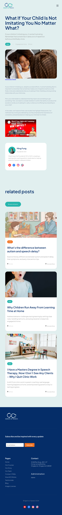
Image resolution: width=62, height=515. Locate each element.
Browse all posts (13, 204)
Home (7, 462)
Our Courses (9, 465)
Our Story (8, 468)
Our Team (8, 471)
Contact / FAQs (10, 474)
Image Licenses (10, 486)
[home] (8, 5)
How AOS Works (10, 477)
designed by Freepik (10, 79)
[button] (57, 5)
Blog (6, 483)
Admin (33, 477)
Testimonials (9, 480)
